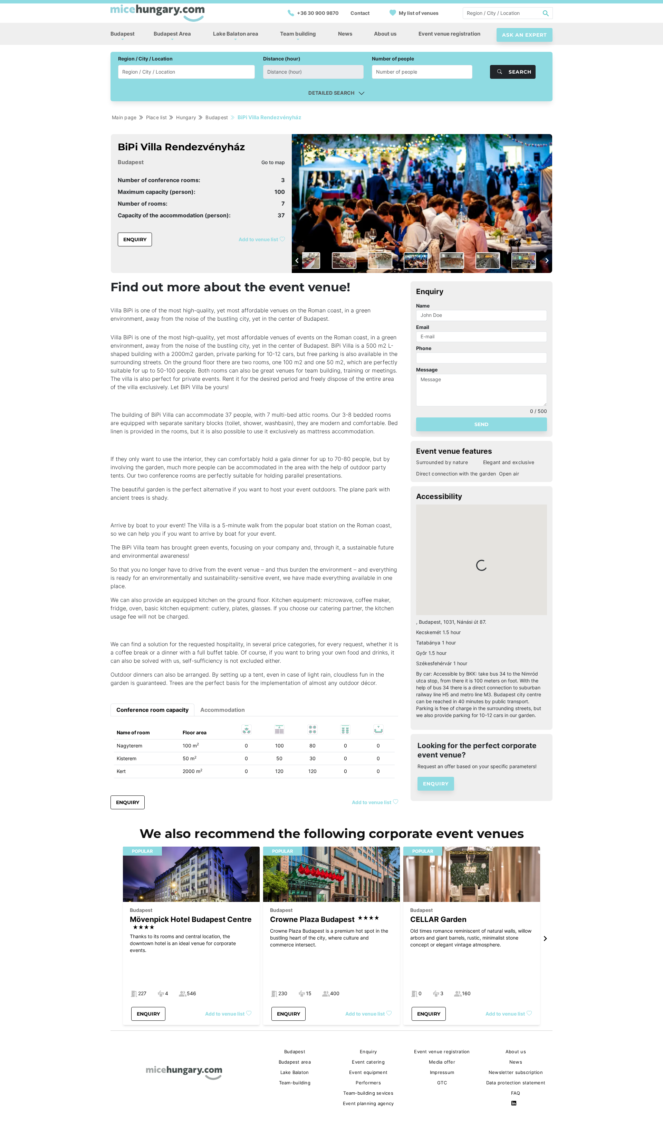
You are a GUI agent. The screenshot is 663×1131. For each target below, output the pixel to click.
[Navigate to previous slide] (297, 260)
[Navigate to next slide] (547, 260)
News (345, 33)
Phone (423, 348)
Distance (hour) (281, 59)
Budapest (122, 33)
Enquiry (134, 239)
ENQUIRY (436, 784)
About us (385, 33)
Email (422, 327)
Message (427, 370)
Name (423, 306)
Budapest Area (172, 33)
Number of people (393, 59)
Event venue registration (449, 33)
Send (481, 424)
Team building (298, 33)
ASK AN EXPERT (524, 35)
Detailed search (331, 93)
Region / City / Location (145, 59)
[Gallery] (422, 203)
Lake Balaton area (235, 33)
